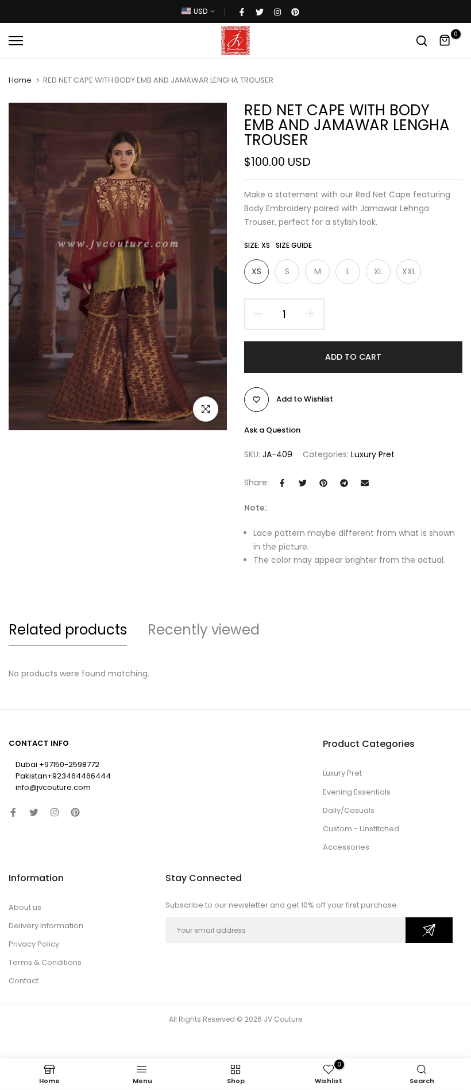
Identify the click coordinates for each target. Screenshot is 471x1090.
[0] (445, 40)
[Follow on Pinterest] (295, 11)
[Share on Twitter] (302, 483)
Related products (68, 629)
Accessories (346, 847)
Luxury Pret (373, 454)
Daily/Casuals (349, 810)
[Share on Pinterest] (323, 483)
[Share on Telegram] (344, 483)
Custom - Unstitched (361, 828)
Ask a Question (272, 430)
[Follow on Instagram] (277, 11)
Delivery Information (46, 925)
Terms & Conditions (45, 962)
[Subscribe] (429, 930)
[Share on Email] (364, 483)
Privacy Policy (34, 944)
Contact (23, 980)
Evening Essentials (357, 792)
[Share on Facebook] (282, 483)
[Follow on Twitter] (259, 11)
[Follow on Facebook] (241, 11)
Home (20, 80)
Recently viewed (204, 629)
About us (25, 907)
